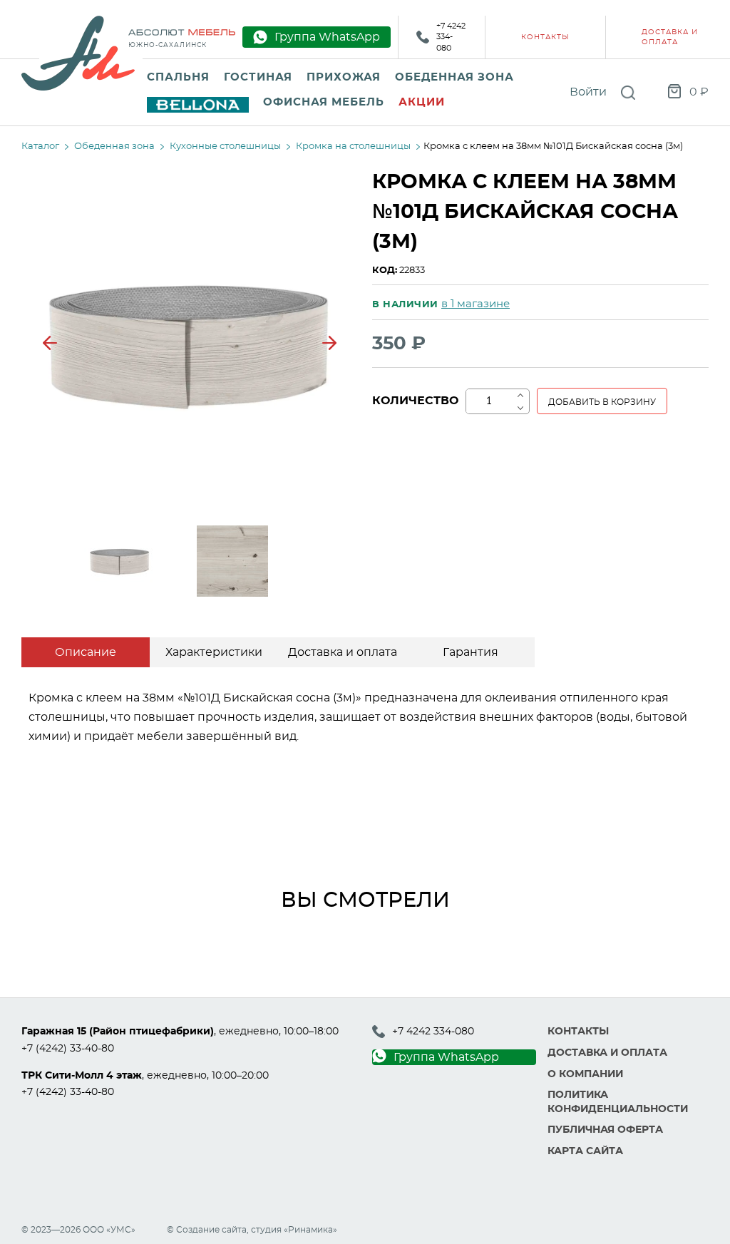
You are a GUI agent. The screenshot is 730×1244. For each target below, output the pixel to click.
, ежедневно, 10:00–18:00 (180, 1032)
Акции (422, 102)
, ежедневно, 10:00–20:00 (145, 1076)
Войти (588, 92)
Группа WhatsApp (446, 1057)
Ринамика (310, 1229)
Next (329, 343)
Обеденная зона (454, 77)
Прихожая (344, 77)
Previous (50, 343)
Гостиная (258, 77)
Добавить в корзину (602, 402)
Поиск (628, 93)
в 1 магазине (475, 304)
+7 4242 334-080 (451, 37)
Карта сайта (585, 1151)
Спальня (178, 77)
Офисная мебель (323, 102)
